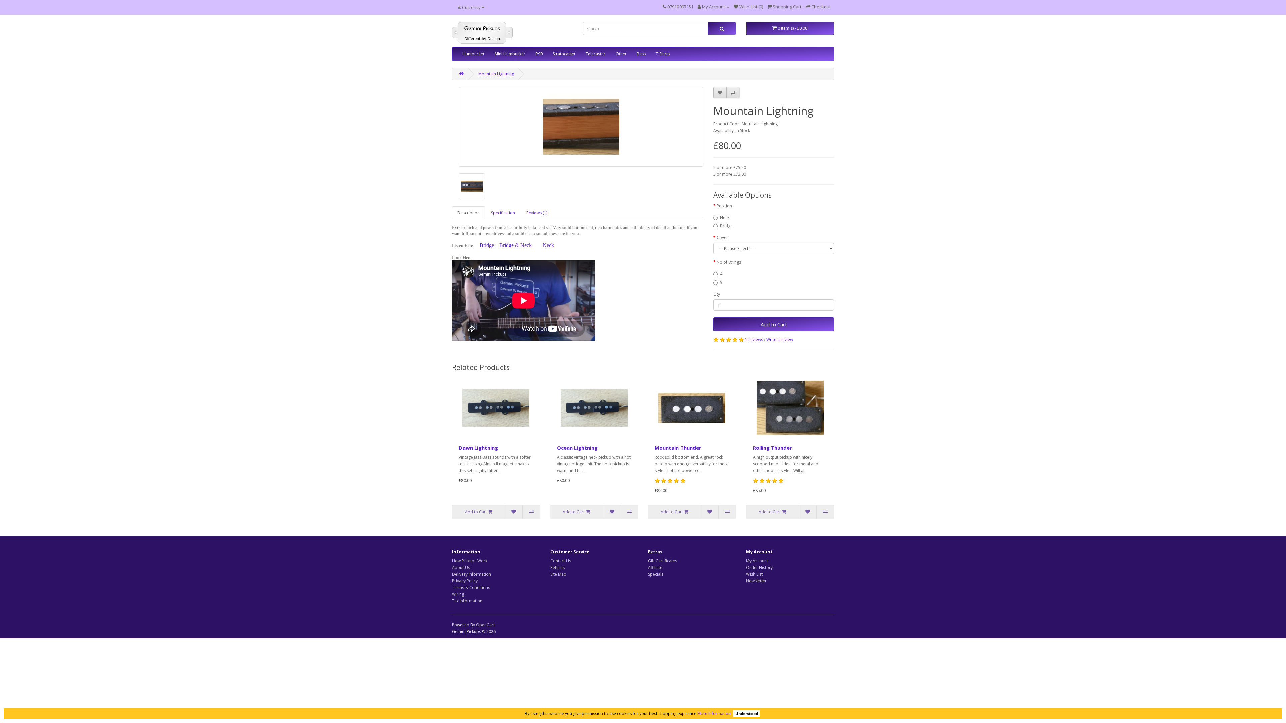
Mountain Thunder (678, 447)
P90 (539, 54)
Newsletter (756, 581)
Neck (548, 245)
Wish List (754, 574)
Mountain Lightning (496, 74)
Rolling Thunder (772, 447)
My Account (757, 561)
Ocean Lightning (577, 447)
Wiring (458, 594)
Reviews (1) (536, 213)
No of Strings (729, 262)
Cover (722, 237)
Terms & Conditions (471, 587)
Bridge (489, 245)
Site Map (558, 574)
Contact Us (560, 561)
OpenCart (485, 625)
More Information (714, 713)
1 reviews (754, 339)
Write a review (779, 339)
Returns (557, 567)
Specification (503, 213)
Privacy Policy (465, 581)
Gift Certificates (662, 561)
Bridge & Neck (515, 245)
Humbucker (473, 54)
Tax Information (467, 601)
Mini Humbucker (510, 54)
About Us (461, 567)
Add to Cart (774, 324)
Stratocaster (564, 54)
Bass (641, 54)
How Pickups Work (469, 561)
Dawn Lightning (478, 447)
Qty (716, 294)
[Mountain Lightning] (581, 127)
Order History (759, 567)
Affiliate (655, 567)
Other (621, 54)
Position (724, 206)
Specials (655, 574)
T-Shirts (663, 54)
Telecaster (595, 54)
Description (468, 213)
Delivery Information (471, 574)
